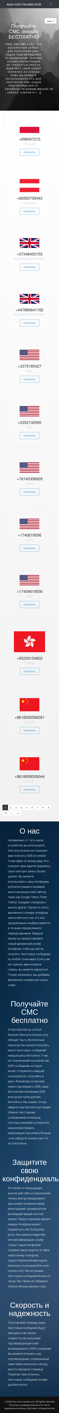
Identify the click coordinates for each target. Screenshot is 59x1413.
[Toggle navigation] (50, 4)
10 (5, 813)
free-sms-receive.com (24, 1401)
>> (18, 813)
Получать (29, 152)
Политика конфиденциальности (26, 1404)
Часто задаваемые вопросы (27, 1406)
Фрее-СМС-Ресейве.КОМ (24, 4)
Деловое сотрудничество (41, 1408)
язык (49, 20)
